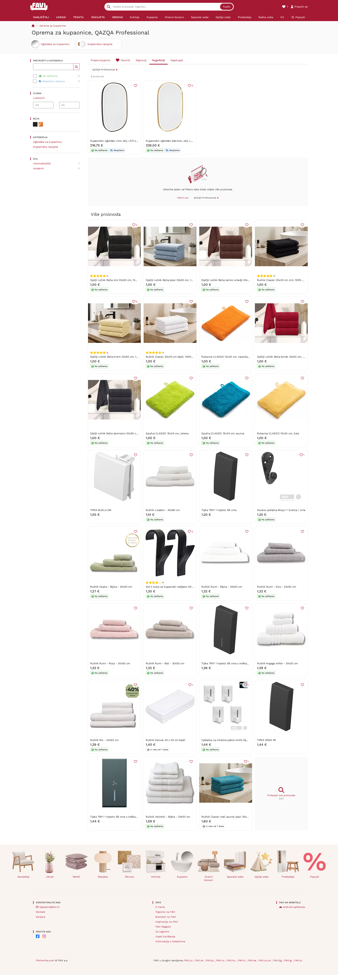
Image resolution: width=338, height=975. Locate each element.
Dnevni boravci (208, 878)
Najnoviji (141, 60)
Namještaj (23, 876)
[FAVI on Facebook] (37, 936)
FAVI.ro (220, 960)
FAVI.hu (231, 960)
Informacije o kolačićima (170, 941)
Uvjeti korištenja (165, 936)
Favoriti (125, 60)
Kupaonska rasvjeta (45, 146)
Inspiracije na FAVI (166, 921)
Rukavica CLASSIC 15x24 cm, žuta (278, 433)
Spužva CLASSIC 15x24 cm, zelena (167, 433)
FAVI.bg (278, 960)
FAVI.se (252, 960)
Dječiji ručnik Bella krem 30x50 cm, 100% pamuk (120, 356)
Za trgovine (162, 931)
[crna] (35, 124)
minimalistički (42, 163)
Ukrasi (50, 876)
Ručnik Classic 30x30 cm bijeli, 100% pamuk (173, 356)
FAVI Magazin (163, 926)
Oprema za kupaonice (52, 25)
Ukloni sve (183, 197)
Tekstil (76, 876)
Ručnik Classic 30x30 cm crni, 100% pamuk (284, 280)
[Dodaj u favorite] (135, 85)
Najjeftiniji (158, 60)
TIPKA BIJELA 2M (100, 510)
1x (107, 352)
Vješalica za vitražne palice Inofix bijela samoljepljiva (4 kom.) (239, 740)
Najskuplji (177, 60)
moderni (38, 168)
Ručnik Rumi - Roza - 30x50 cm (110, 663)
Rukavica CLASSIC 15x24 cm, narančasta (226, 356)
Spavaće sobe (235, 876)
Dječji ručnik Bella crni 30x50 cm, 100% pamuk (119, 280)
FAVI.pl (210, 960)
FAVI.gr (288, 960)
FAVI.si (298, 960)
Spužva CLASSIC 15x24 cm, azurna (222, 433)
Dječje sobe (261, 876)
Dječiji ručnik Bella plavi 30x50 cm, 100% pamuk (176, 280)
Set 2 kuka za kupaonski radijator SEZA (170, 586)
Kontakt (40, 911)
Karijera (40, 916)
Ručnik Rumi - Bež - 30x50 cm (165, 663)
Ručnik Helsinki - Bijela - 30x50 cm (168, 816)
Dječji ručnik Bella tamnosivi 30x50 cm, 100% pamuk (123, 433)
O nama (160, 907)
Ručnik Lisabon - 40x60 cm (163, 510)
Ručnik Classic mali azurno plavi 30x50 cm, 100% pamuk (236, 816)
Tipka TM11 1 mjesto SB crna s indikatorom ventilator (123, 816)
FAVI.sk (199, 960)
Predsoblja (288, 876)
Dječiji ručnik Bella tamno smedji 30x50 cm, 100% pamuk (237, 280)
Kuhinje (155, 876)
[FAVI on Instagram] (44, 936)
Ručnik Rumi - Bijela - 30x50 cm (221, 586)
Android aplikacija (294, 907)
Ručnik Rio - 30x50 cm (104, 740)
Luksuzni (39, 98)
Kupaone (182, 876)
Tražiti (226, 6)
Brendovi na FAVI (165, 916)
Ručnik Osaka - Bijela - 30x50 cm (111, 586)
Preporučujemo (100, 60)
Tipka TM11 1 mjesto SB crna (218, 510)
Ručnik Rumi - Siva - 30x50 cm (276, 586)
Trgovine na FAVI (165, 911)
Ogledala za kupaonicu (47, 141)
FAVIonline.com (45, 960)
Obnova (129, 876)
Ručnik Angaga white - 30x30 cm (277, 663)
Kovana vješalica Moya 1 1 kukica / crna (281, 510)
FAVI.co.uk (265, 960)
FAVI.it (242, 960)
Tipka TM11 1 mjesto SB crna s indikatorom (227, 663)
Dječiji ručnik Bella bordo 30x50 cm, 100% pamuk (287, 356)
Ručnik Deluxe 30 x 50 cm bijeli (165, 740)
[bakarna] (40, 124)
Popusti (314, 876)
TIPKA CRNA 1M (266, 740)
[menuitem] (41, 17)
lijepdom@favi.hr (49, 907)
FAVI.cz (188, 960)
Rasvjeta (103, 876)
